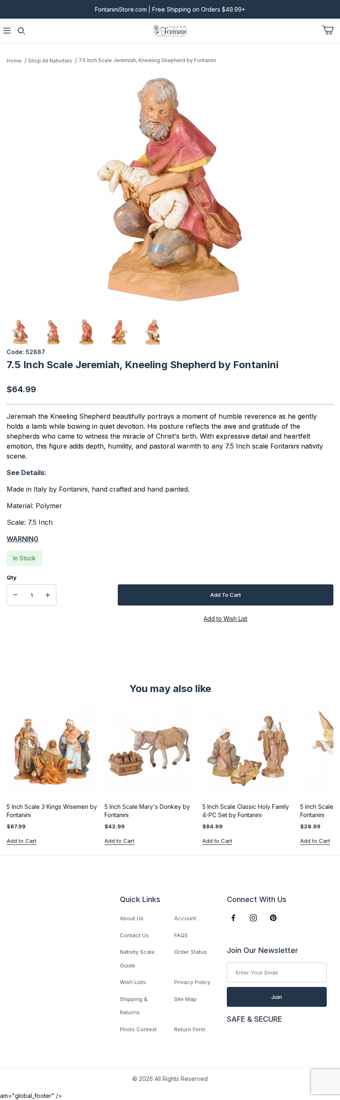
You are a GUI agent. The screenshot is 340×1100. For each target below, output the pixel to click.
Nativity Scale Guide (137, 958)
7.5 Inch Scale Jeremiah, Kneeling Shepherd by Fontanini (147, 60)
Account (185, 918)
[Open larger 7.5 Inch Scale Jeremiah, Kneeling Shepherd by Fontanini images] (170, 190)
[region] (170, 332)
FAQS (181, 935)
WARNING (23, 539)
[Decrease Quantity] (15, 595)
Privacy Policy (192, 982)
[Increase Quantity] (47, 595)
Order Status (190, 951)
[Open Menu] (7, 31)
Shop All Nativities (50, 61)
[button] (20, 332)
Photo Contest (138, 1029)
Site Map (185, 999)
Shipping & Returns (134, 1006)
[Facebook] (233, 917)
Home (14, 61)
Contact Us (134, 935)
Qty (12, 577)
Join (276, 997)
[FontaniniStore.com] (170, 30)
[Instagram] (253, 917)
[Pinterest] (273, 917)
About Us (131, 918)
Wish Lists (133, 982)
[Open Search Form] (21, 31)
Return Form (189, 1029)
